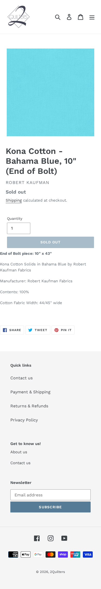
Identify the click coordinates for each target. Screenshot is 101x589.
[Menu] (92, 17)
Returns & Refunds (29, 405)
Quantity (14, 218)
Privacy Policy (24, 419)
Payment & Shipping (30, 391)
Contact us (21, 377)
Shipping (14, 200)
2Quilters (57, 572)
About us (18, 452)
